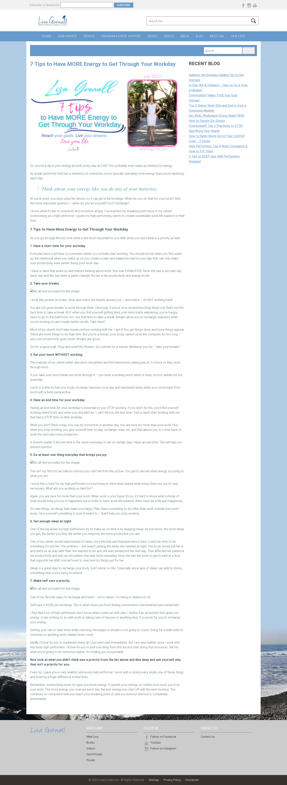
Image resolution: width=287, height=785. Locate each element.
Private (89, 36)
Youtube (155, 742)
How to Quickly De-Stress (207, 121)
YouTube (255, 5)
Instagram (249, 5)
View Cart (238, 36)
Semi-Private (67, 36)
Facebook (243, 5)
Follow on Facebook (163, 736)
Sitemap (154, 780)
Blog (199, 36)
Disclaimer (192, 780)
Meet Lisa (217, 36)
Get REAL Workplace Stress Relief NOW (216, 116)
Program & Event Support (121, 36)
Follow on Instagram (163, 748)
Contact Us (208, 736)
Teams (46, 36)
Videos (169, 36)
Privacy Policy (172, 780)
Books (153, 36)
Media (185, 36)
